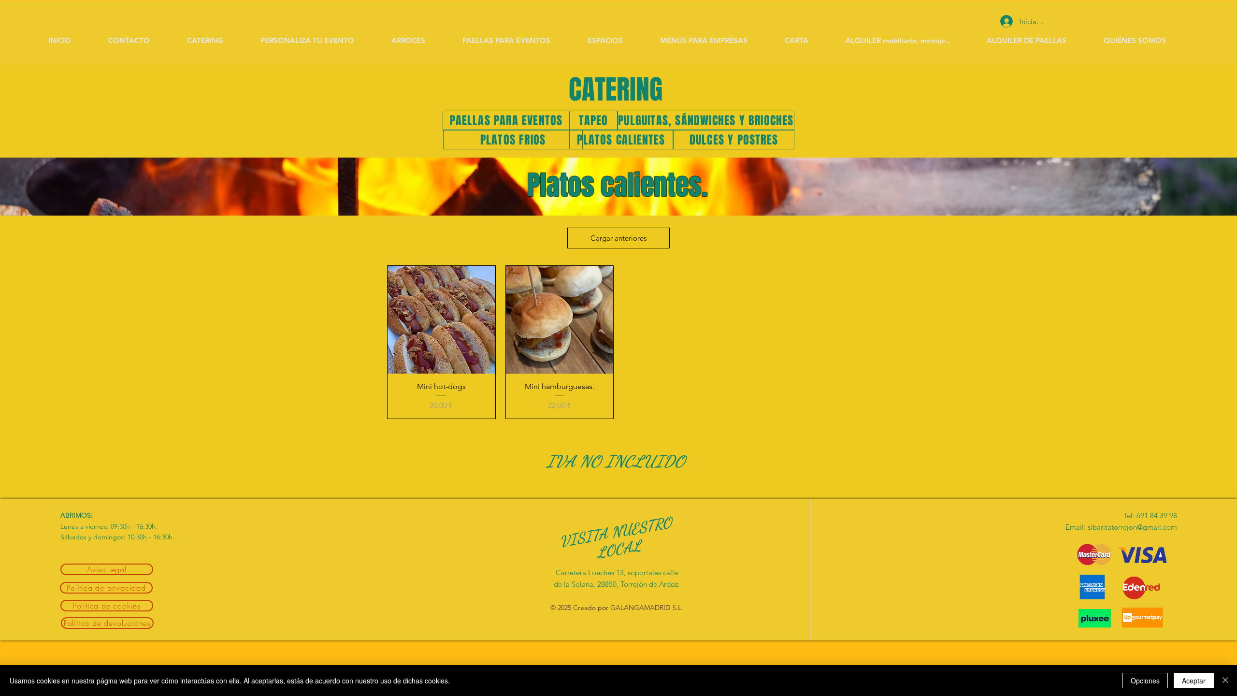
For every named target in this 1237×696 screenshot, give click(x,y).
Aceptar (1194, 680)
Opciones (1145, 680)
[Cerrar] (1225, 680)
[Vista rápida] (441, 320)
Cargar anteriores (618, 238)
